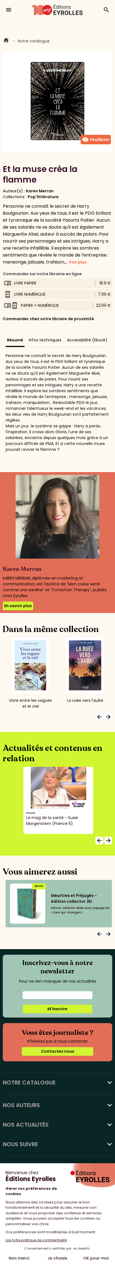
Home (6, 41)
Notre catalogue (34, 41)
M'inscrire (57, 1009)
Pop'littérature (43, 197)
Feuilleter (95, 139)
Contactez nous (57, 1051)
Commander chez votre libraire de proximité (48, 319)
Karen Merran (40, 191)
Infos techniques (45, 340)
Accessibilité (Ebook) (87, 340)
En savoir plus (18, 606)
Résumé (15, 340)
